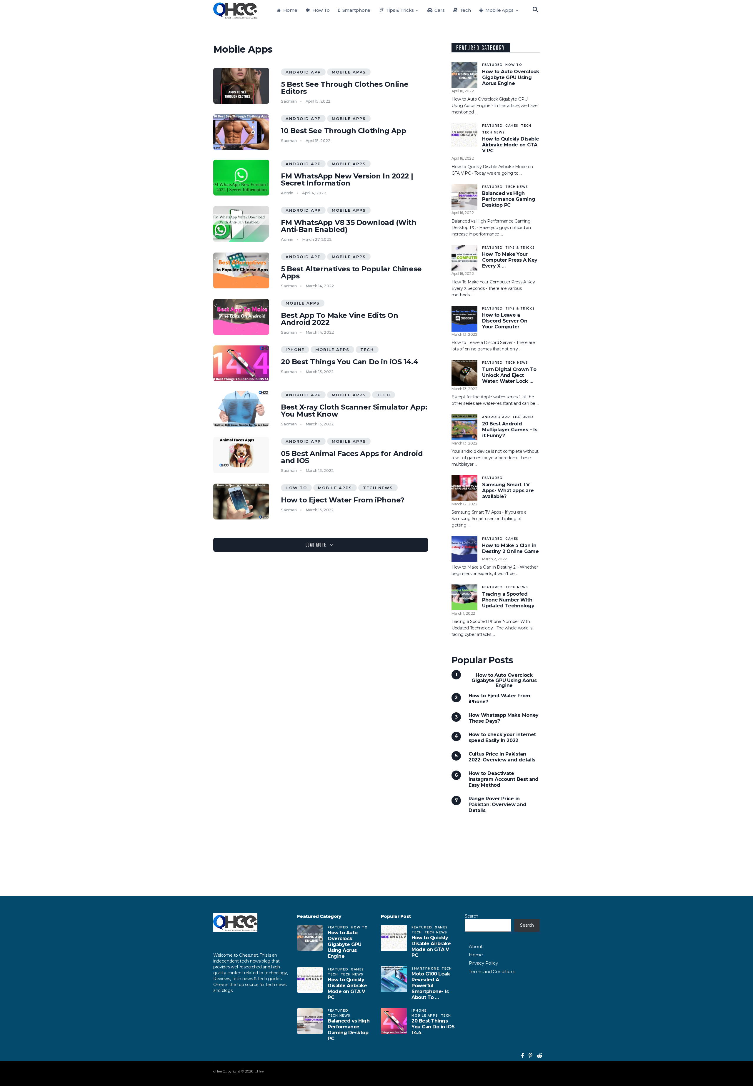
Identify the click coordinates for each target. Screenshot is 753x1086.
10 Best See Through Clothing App (343, 130)
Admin (287, 193)
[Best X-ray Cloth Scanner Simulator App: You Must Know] (241, 409)
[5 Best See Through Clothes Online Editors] (241, 86)
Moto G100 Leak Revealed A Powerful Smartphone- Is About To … (431, 985)
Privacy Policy (483, 963)
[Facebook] (521, 1055)
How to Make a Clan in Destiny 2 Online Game (510, 548)
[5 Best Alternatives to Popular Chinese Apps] (241, 270)
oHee (217, 1071)
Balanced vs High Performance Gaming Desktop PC (508, 199)
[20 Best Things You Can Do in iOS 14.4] (241, 363)
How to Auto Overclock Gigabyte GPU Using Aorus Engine (510, 77)
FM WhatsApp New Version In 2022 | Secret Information (347, 180)
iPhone (295, 349)
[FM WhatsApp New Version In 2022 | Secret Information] (241, 178)
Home (289, 10)
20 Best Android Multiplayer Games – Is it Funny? (509, 429)
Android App (303, 72)
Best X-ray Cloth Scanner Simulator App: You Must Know (354, 411)
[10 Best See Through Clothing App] (241, 132)
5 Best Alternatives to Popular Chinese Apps (351, 272)
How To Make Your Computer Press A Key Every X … (509, 260)
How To (320, 10)
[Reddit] (537, 1055)
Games (512, 126)
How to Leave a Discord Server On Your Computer (504, 321)
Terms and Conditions (492, 971)
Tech (465, 10)
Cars (439, 10)
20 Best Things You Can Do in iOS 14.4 (349, 361)
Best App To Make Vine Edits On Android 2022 (339, 319)
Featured (492, 65)
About (475, 946)
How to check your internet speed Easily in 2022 (502, 737)
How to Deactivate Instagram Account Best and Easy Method (504, 779)
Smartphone (355, 10)
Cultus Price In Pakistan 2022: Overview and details (502, 757)
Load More (316, 544)
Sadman (289, 101)
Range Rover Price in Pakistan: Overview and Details (497, 804)
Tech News (378, 487)
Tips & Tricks (399, 10)
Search (471, 916)
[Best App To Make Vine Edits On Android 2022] (241, 317)
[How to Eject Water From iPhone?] (241, 501)
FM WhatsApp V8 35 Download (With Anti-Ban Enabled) (348, 226)
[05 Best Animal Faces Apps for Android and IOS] (241, 455)
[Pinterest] (528, 1055)
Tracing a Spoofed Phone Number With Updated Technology (508, 600)
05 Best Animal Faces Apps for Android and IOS (352, 457)
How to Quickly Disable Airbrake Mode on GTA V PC (510, 144)
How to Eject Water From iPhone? (342, 500)
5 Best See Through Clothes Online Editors (345, 88)
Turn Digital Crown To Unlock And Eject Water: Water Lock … (509, 375)
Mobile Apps (499, 10)
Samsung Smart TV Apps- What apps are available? (508, 490)
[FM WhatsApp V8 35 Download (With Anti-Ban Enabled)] (241, 224)
